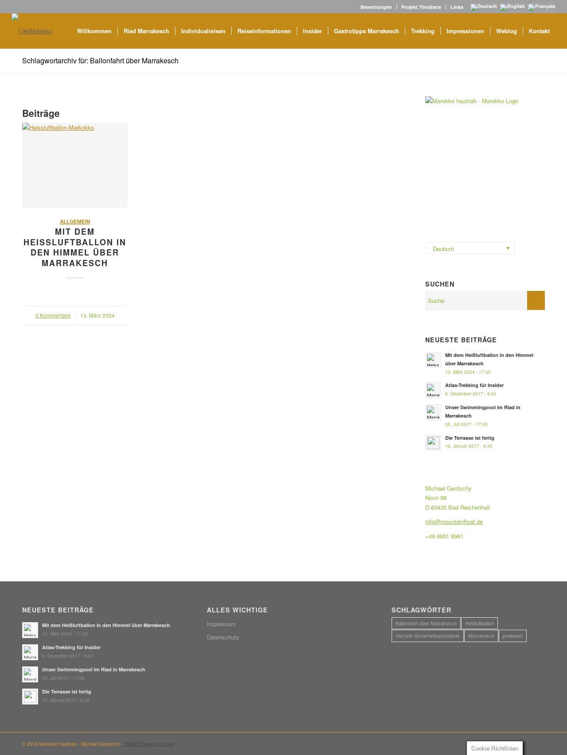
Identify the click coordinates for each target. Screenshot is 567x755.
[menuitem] (376, 6)
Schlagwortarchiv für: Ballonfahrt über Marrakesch (100, 60)
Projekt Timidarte (421, 7)
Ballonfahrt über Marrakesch (426, 623)
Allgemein (75, 221)
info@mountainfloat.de (454, 521)
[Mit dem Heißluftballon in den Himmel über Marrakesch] (75, 165)
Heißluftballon (479, 623)
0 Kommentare (53, 315)
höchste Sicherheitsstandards (428, 635)
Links (456, 7)
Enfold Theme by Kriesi (149, 743)
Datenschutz (223, 637)
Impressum (221, 623)
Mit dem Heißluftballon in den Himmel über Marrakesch (74, 247)
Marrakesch (481, 635)
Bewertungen (376, 7)
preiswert (513, 635)
